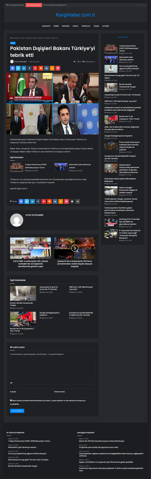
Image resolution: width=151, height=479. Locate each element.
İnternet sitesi (59, 392)
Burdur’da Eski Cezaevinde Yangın (21, 304)
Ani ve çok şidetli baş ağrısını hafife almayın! (59, 5)
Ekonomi (65, 26)
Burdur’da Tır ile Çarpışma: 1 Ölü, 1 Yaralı (22, 329)
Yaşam (96, 26)
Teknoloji (86, 26)
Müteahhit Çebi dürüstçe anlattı (126, 58)
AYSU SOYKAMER (20, 62)
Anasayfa (46, 26)
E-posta (13, 392)
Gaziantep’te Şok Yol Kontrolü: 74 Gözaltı (49, 288)
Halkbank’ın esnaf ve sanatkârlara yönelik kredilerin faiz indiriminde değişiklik (123, 108)
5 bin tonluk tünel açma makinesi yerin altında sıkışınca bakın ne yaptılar (129, 146)
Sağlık (75, 26)
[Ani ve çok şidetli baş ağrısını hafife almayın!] (111, 69)
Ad (11, 383)
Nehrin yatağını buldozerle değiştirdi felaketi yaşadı (128, 190)
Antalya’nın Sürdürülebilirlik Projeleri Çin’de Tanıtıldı (81, 314)
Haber (56, 26)
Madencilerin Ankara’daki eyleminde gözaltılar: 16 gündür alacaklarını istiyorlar (129, 169)
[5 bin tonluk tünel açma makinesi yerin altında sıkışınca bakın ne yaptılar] (111, 145)
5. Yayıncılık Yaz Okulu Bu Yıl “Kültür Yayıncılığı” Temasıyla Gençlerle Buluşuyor (129, 234)
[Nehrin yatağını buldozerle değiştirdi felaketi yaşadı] (111, 190)
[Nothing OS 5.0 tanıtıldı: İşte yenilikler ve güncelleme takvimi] (111, 222)
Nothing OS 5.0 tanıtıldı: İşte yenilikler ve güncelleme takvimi (129, 221)
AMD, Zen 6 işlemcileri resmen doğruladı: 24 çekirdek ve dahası (122, 128)
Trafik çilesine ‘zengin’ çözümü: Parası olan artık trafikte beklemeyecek (121, 200)
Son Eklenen (122, 37)
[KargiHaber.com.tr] (75, 15)
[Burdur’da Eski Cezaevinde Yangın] (23, 293)
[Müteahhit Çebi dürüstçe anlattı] (60, 166)
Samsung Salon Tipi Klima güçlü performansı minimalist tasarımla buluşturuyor (119, 210)
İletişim (105, 26)
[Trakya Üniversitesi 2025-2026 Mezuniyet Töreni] (16, 167)
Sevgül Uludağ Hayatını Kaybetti (50, 314)
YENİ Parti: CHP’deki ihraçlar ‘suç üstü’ (81, 288)
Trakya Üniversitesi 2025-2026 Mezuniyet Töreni (128, 48)
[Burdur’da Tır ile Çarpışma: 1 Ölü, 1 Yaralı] (23, 319)
